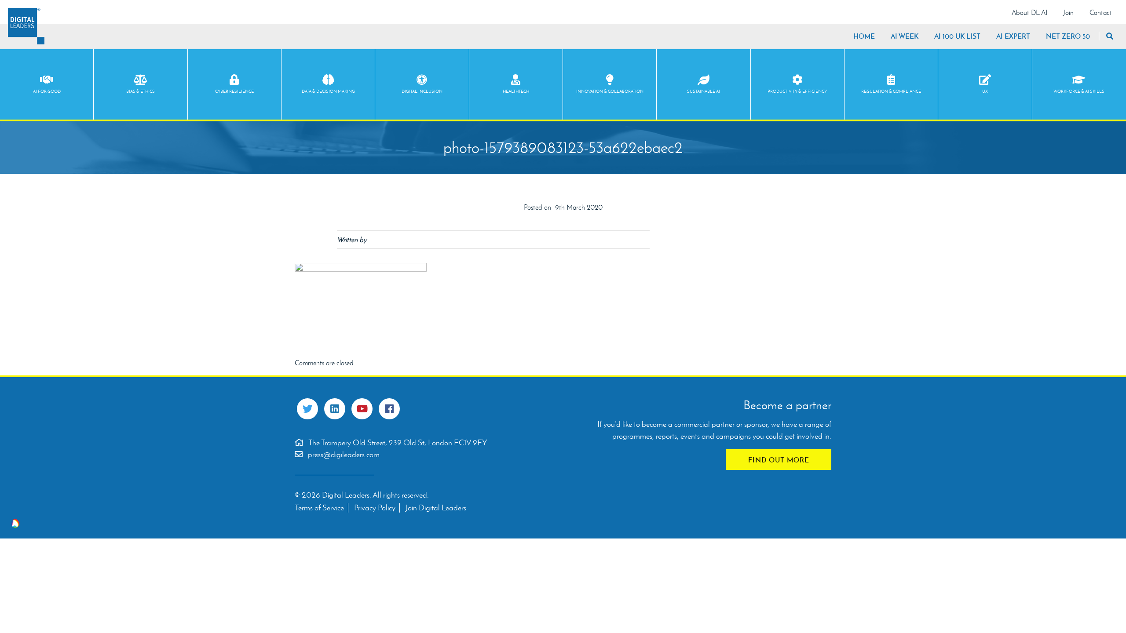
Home (864, 36)
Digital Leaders (26, 26)
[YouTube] (362, 408)
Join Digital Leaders (436, 508)
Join (1068, 12)
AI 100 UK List (957, 36)
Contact (1100, 12)
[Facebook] (389, 408)
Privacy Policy (374, 508)
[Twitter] (307, 408)
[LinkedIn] (334, 408)
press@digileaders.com (344, 454)
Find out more (778, 459)
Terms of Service (319, 508)
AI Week (904, 36)
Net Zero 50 (1068, 36)
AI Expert (1013, 36)
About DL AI (1029, 12)
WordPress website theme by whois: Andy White (15, 523)
